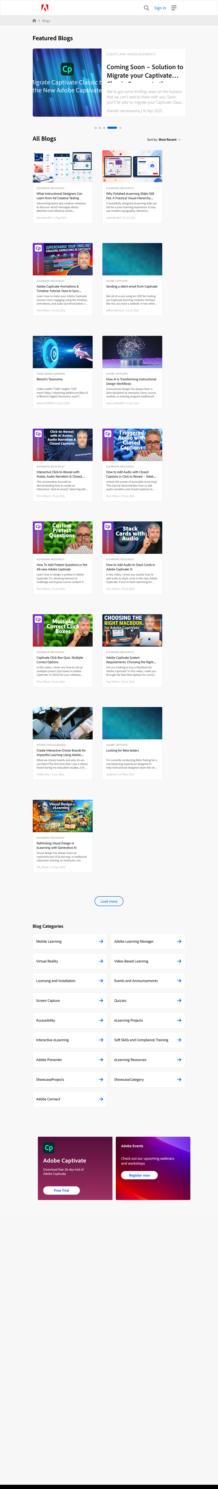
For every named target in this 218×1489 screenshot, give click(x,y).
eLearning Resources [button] (130, 1059)
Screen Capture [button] (48, 1000)
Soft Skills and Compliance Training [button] (141, 1039)
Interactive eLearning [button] (52, 1039)
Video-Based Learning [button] (131, 961)
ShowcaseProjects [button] (50, 1079)
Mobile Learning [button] (49, 941)
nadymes (111, 774)
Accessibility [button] (45, 1020)
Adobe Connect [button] (48, 1099)
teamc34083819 (115, 403)
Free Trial (61, 1190)
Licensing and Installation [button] (56, 980)
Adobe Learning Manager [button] (133, 941)
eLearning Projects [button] (128, 1020)
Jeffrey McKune (115, 310)
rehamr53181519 (46, 403)
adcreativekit (44, 217)
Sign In (160, 7)
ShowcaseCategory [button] (129, 1079)
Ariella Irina (43, 774)
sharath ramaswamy (123, 110)
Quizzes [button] (120, 1000)
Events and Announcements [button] (136, 980)
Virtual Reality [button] (47, 961)
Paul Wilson (43, 310)
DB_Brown (43, 867)
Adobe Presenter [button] (49, 1059)
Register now (139, 1175)
